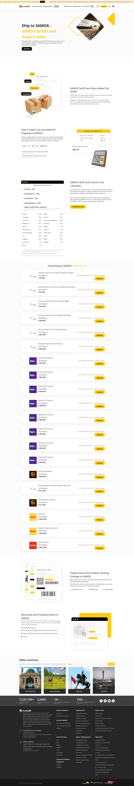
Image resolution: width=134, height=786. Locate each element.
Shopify (58, 765)
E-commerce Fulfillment (63, 723)
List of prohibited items (83, 723)
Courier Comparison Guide (84, 755)
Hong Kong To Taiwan (82, 745)
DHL (57, 742)
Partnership (98, 721)
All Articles (79, 762)
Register (104, 6)
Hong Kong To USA (81, 740)
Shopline (59, 767)
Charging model (100, 740)
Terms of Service (100, 726)
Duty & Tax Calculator (82, 721)
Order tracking (80, 716)
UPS (57, 740)
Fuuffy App (79, 731)
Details (42, 1)
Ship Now (27, 49)
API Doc (58, 728)
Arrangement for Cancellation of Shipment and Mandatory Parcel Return (104, 757)
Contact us (98, 716)
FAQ (96, 775)
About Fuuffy (99, 713)
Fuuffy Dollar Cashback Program (104, 728)
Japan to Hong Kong (82, 750)
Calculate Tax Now (78, 207)
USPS (58, 750)
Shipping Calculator (81, 713)
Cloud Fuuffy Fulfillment (63, 726)
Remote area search (82, 726)
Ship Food (79, 752)
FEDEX (58, 745)
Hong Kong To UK (81, 742)
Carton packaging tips (101, 747)
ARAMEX (58, 747)
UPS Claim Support (100, 762)
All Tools (78, 733)
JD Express (59, 755)
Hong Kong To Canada (82, 747)
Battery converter (81, 718)
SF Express (59, 752)
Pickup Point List (81, 728)
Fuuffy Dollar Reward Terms (103, 731)
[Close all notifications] (132, 2)
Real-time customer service (103, 718)
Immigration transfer (62, 716)
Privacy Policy (99, 723)
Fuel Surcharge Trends (82, 760)
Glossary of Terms (81, 757)
